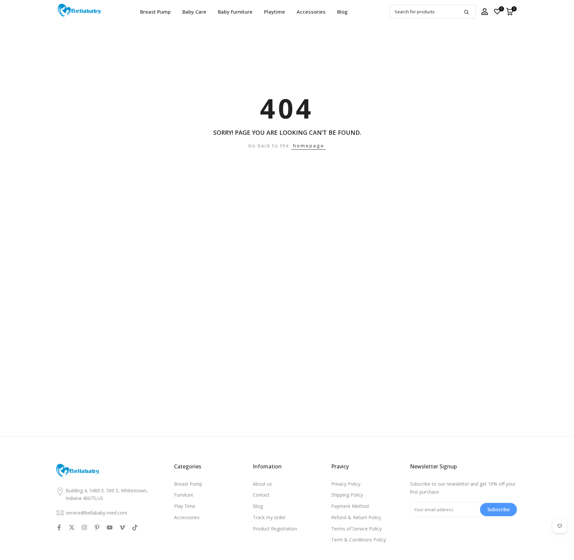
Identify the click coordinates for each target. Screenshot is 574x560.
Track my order (269, 517)
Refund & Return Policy (356, 517)
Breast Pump (155, 11)
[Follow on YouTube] (110, 527)
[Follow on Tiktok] (135, 527)
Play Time (184, 506)
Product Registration (275, 528)
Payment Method (350, 506)
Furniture (183, 495)
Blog (342, 11)
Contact (261, 495)
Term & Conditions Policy (358, 539)
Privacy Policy (345, 484)
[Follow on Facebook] (59, 527)
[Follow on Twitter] (72, 527)
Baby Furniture (235, 11)
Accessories (311, 11)
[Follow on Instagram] (84, 527)
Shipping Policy (347, 495)
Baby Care (194, 11)
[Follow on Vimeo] (122, 527)
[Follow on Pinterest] (97, 527)
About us (262, 484)
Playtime (274, 11)
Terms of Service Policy (356, 528)
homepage (308, 145)
